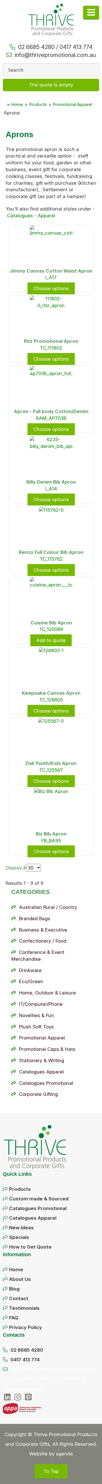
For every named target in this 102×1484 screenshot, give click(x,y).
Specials (19, 1237)
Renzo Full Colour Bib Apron (51, 552)
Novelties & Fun (36, 1015)
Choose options (51, 288)
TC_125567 (51, 770)
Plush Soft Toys (36, 1027)
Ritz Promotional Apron (51, 341)
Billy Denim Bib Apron (51, 482)
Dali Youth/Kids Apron (51, 763)
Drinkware (30, 970)
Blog (14, 1289)
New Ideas (21, 1227)
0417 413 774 (76, 47)
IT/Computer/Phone (41, 1004)
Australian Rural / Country (48, 907)
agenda (64, 1454)
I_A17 (51, 277)
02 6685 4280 (36, 47)
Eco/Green (31, 981)
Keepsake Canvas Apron (51, 693)
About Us (20, 1279)
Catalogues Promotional (46, 1083)
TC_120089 (51, 629)
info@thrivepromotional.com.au (55, 55)
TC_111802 (51, 348)
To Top (51, 1471)
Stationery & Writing (41, 1060)
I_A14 (51, 489)
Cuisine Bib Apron (51, 623)
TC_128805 (51, 700)
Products (20, 1189)
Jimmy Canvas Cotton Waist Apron (51, 271)
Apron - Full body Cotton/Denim (51, 411)
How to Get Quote (30, 1247)
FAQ (13, 1318)
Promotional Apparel (42, 1038)
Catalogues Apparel (41, 1072)
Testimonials (24, 1308)
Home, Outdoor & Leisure (47, 993)
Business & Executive (43, 930)
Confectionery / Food (42, 941)
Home (16, 1269)
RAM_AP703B (51, 418)
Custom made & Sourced (39, 1199)
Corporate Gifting (38, 1094)
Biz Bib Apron (51, 834)
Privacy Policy (25, 1327)
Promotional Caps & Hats (47, 1049)
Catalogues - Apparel (31, 215)
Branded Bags (34, 918)
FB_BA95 (51, 840)
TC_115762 (51, 559)
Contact (18, 1298)
